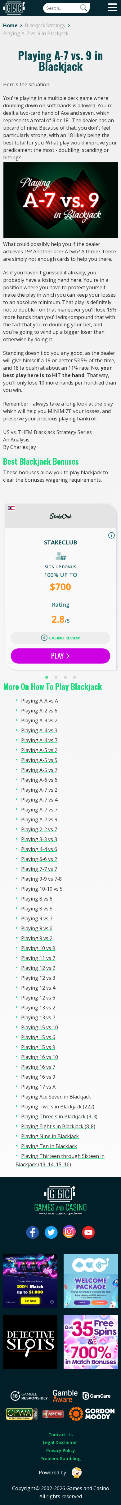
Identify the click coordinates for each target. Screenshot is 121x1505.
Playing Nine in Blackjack (50, 1136)
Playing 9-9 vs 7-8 (41, 878)
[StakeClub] (60, 516)
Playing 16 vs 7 (38, 1067)
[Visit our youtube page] (88, 1232)
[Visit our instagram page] (69, 1232)
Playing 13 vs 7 (38, 1017)
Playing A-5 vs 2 (39, 750)
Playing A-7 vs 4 (39, 799)
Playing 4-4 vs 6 (39, 849)
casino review (64, 638)
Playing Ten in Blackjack (49, 1146)
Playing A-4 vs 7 (39, 740)
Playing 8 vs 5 (36, 908)
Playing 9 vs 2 (36, 938)
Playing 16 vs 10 (39, 1057)
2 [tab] (56, 677)
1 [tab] (46, 677)
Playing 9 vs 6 (36, 928)
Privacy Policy (60, 1450)
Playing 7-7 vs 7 (39, 869)
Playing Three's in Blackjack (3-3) (59, 1116)
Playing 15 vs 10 (39, 1027)
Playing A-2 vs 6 (39, 710)
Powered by (52, 1472)
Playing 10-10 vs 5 (42, 888)
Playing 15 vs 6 (38, 1037)
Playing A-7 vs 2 (39, 789)
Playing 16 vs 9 (38, 1076)
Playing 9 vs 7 (36, 918)
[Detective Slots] (30, 1367)
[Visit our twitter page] (51, 1232)
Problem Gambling (60, 1458)
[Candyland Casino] (91, 1367)
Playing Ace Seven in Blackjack (56, 1096)
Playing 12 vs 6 (38, 997)
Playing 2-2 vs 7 (39, 829)
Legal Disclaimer (60, 1442)
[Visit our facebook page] (32, 1232)
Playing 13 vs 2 (38, 1007)
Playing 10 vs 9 (38, 948)
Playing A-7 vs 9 (39, 819)
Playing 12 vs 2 (38, 968)
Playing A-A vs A (39, 700)
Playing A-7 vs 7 (39, 809)
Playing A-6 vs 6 (39, 779)
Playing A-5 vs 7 (39, 770)
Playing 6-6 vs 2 (39, 859)
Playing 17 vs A (38, 1086)
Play (58, 655)
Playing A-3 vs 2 (39, 720)
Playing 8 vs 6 (36, 898)
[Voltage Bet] (30, 1306)
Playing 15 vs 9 (38, 1047)
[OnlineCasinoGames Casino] (91, 1306)
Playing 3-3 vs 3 (39, 839)
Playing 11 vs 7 (38, 958)
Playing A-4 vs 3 (39, 730)
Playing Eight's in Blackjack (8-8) (58, 1126)
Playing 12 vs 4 (38, 987)
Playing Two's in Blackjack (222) (57, 1106)
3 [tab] (65, 677)
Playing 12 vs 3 (38, 977)
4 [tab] (74, 677)
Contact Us (60, 1435)
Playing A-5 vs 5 (39, 760)
